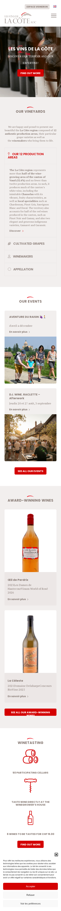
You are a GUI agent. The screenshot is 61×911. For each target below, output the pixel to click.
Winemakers (22, 256)
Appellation (23, 269)
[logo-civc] (25, 17)
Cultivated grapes (29, 243)
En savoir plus (18, 332)
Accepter (30, 886)
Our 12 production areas (26, 156)
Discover (15, 231)
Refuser (30, 895)
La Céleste (15, 681)
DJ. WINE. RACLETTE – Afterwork (24, 396)
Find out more (30, 73)
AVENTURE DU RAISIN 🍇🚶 (27, 317)
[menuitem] (37, 6)
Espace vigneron (37, 6)
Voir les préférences (30, 903)
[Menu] (52, 15)
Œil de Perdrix (18, 580)
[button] (56, 854)
